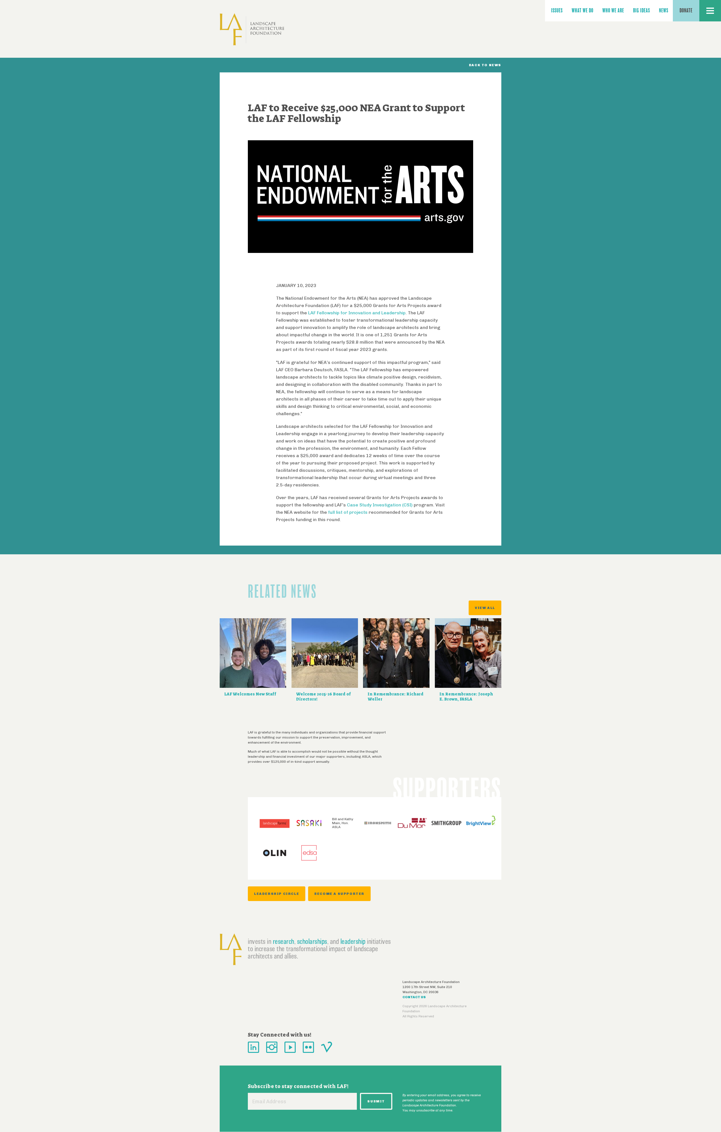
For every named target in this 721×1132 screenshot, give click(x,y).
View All (485, 608)
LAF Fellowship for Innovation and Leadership (357, 312)
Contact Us (414, 997)
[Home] (252, 29)
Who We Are (613, 10)
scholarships (312, 941)
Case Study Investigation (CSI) (380, 505)
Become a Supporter (339, 894)
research (283, 941)
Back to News (485, 65)
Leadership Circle (276, 894)
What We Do (582, 10)
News (663, 10)
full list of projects (348, 512)
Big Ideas (641, 10)
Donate (686, 10)
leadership (353, 941)
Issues (557, 10)
